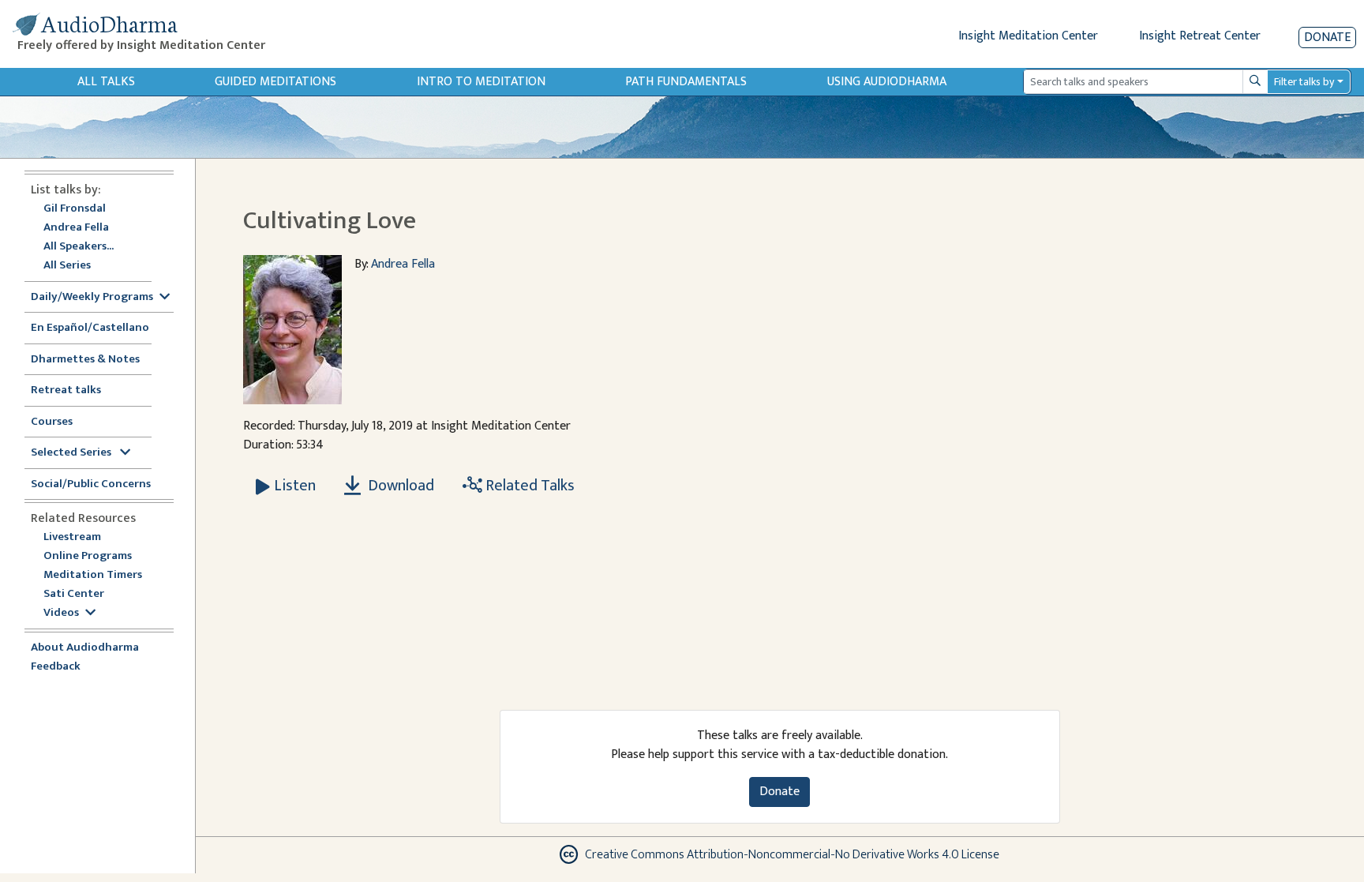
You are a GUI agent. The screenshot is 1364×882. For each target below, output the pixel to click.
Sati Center (73, 594)
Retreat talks (66, 390)
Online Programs (87, 556)
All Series (67, 266)
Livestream (72, 537)
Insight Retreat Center (1200, 36)
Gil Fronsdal (74, 209)
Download (399, 485)
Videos (61, 613)
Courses (52, 422)
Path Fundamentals (686, 81)
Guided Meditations (275, 81)
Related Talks (528, 485)
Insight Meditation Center (1028, 36)
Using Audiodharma (886, 81)
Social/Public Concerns (91, 484)
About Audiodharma (85, 648)
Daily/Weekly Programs (92, 297)
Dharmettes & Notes (85, 360)
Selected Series (72, 453)
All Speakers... (78, 247)
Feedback (56, 667)
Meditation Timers (92, 575)
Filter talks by (1304, 82)
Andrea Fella (76, 228)
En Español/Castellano (90, 328)
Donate (1327, 37)
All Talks (106, 81)
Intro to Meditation (481, 81)
